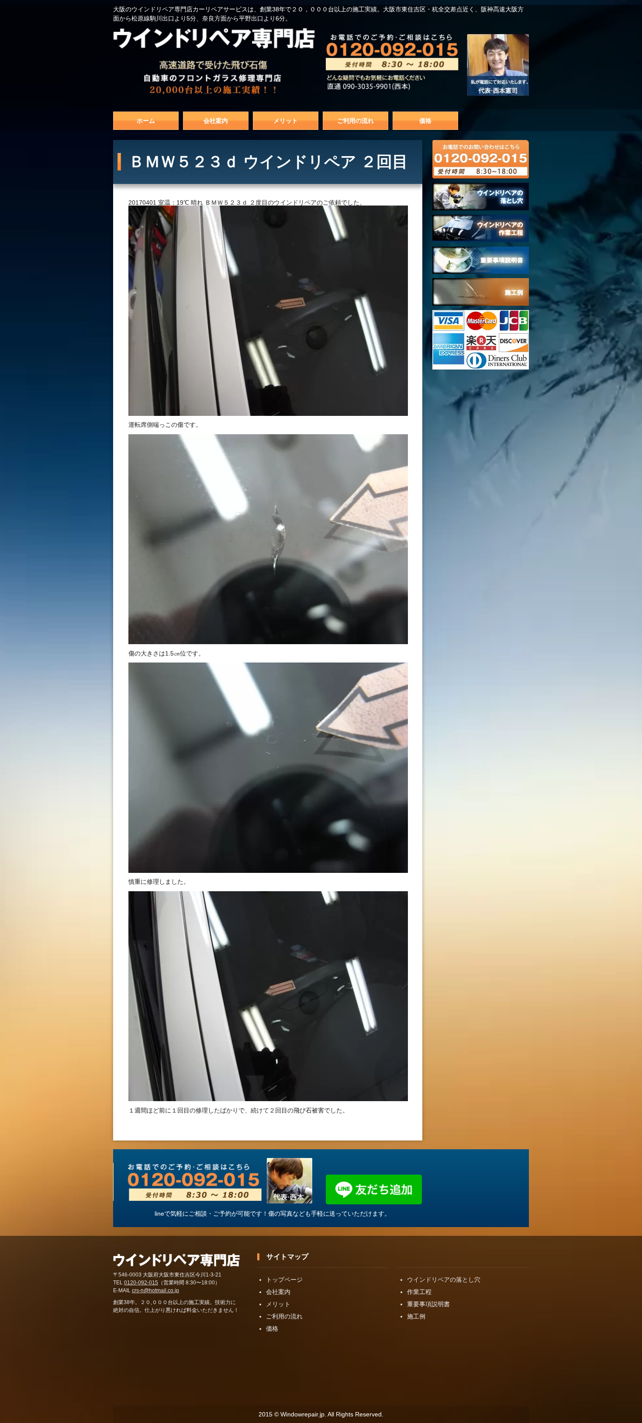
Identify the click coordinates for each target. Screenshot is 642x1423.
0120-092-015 (141, 1283)
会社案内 (216, 120)
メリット (285, 120)
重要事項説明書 (428, 1304)
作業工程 (419, 1292)
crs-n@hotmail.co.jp (155, 1290)
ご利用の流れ (355, 120)
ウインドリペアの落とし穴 (443, 1280)
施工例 (416, 1316)
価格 (425, 120)
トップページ (284, 1280)
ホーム (146, 120)
